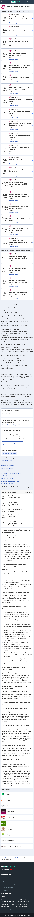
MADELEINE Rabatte (7, 484)
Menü (4, 2)
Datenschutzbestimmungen (9, 884)
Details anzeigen (13, 23)
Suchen (31, 2)
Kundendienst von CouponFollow (12, 425)
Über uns (4, 878)
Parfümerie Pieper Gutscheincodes (11, 473)
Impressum (5, 881)
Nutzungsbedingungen (8, 887)
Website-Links (6, 875)
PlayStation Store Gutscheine (9, 463)
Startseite (4, 858)
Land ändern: (4, 869)
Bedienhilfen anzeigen (6, 909)
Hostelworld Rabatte (7, 468)
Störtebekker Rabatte (7, 478)
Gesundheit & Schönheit (9, 453)
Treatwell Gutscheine (7, 471)
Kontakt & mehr (6, 893)
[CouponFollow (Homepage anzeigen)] (16, 2)
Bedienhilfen (5, 890)
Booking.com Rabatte (7, 460)
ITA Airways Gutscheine (8, 465)
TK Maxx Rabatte (6, 476)
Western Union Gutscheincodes (10, 481)
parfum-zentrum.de (19, 536)
